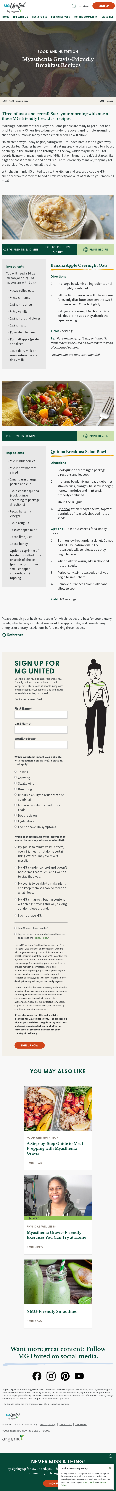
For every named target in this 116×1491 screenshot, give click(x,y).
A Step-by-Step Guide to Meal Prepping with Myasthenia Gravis (55, 1148)
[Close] (110, 1467)
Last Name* (23, 723)
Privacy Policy (41, 937)
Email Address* (25, 738)
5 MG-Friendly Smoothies (52, 1311)
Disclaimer (81, 1424)
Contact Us (66, 1424)
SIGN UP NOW (29, 1045)
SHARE (110, 101)
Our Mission (84, 6)
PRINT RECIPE (98, 249)
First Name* (23, 708)
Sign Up (104, 5)
